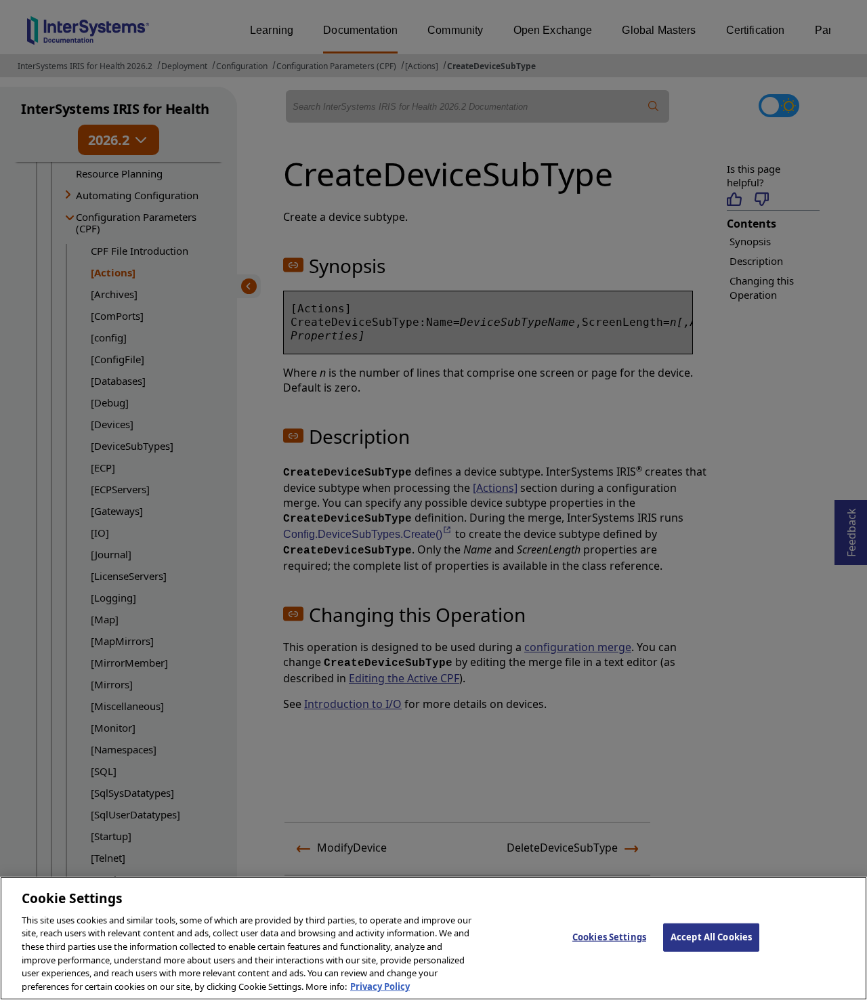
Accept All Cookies (711, 937)
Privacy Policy (380, 986)
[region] (433, 938)
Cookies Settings (609, 937)
